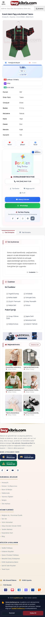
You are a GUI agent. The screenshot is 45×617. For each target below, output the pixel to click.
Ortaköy (16, 80)
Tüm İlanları (15, 189)
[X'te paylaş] (18, 218)
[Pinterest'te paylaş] (28, 218)
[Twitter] (7, 470)
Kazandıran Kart (7, 533)
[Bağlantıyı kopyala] (33, 218)
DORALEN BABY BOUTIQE (24, 177)
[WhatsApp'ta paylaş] (23, 218)
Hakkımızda (6, 493)
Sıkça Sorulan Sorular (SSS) (11, 526)
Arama (40, 8)
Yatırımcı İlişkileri (7, 497)
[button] (40, 22)
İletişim (4, 500)
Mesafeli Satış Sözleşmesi (11, 558)
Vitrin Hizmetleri (7, 522)
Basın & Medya (7, 489)
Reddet (12, 613)
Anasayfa (5, 17)
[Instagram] (18, 470)
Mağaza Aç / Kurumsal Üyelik (12, 515)
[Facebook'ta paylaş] (12, 218)
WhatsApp (24, 205)
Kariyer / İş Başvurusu (9, 486)
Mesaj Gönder (23, 199)
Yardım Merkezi (7, 529)
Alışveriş (12, 17)
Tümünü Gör (35, 345)
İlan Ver (4, 519)
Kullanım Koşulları (8, 551)
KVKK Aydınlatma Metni (10, 562)
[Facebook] (2, 470)
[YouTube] (12, 470)
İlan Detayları (9, 232)
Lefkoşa (9, 80)
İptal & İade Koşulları (9, 565)
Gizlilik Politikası (7, 548)
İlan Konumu (26, 232)
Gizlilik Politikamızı (18, 608)
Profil (23, 193)
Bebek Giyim (29, 17)
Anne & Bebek (20, 17)
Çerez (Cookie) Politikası (10, 555)
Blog (3, 536)
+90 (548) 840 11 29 (23, 181)
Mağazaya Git (30, 189)
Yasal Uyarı (6, 569)
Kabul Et (33, 613)
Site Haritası (6, 504)
